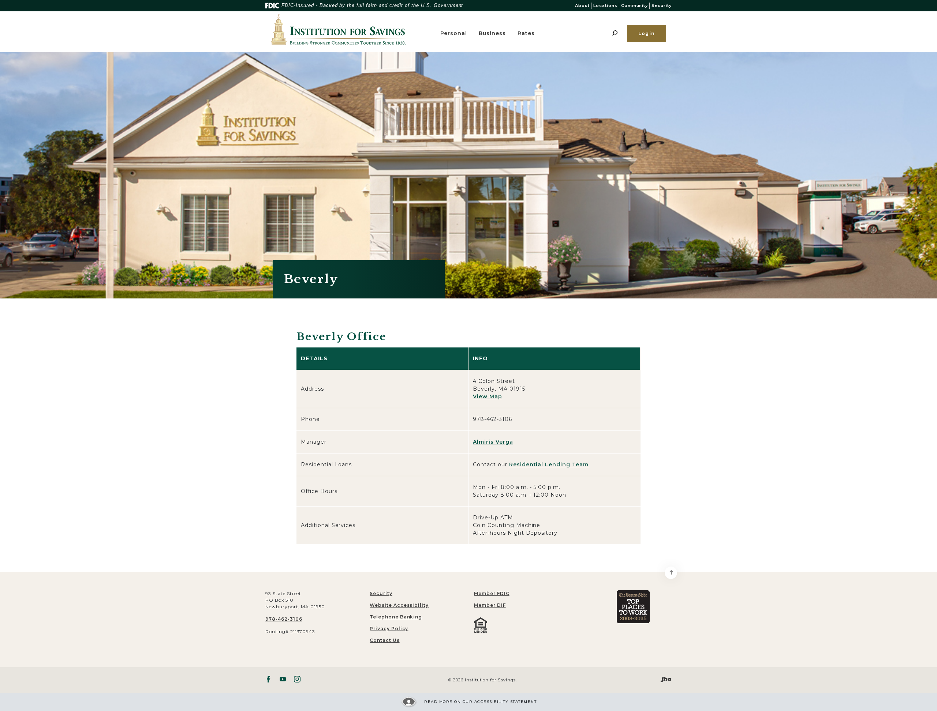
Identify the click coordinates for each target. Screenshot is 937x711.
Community (634, 5)
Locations (605, 5)
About (582, 5)
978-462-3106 (283, 619)
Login (646, 33)
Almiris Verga (493, 442)
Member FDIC (491, 593)
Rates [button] (526, 33)
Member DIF (490, 605)
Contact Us (385, 640)
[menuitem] (520, 593)
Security (662, 5)
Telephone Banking (396, 617)
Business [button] (492, 33)
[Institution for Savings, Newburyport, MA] (350, 29)
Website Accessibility (399, 605)
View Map (487, 396)
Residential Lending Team (549, 464)
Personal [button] (453, 33)
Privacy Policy (389, 628)
